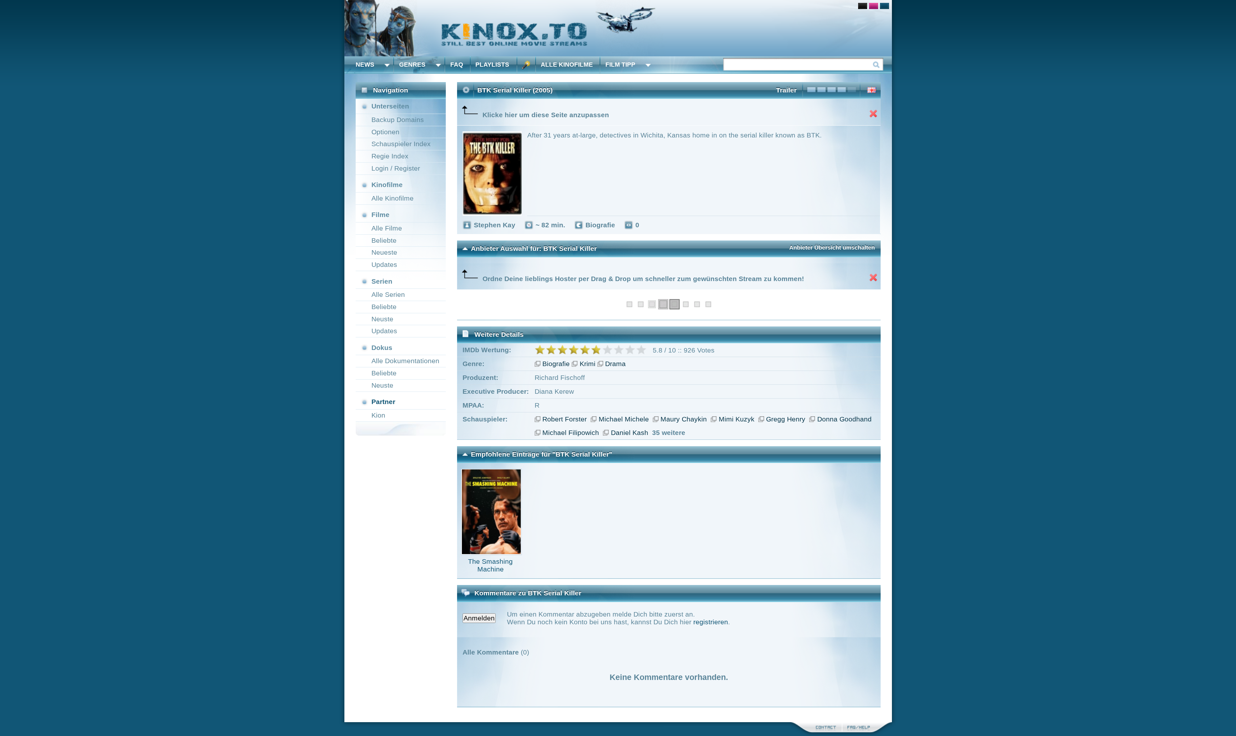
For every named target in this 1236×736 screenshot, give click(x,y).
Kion (378, 415)
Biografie (556, 363)
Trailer (786, 90)
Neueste (384, 252)
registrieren (710, 622)
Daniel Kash (629, 432)
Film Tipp (620, 64)
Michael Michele (624, 419)
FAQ (456, 64)
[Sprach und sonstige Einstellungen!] (526, 64)
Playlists (492, 64)
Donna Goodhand (844, 419)
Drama (615, 363)
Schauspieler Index (401, 143)
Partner (383, 401)
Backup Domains (397, 119)
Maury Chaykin (683, 419)
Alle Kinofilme (567, 64)
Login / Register (395, 168)
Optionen (385, 132)
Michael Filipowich (570, 432)
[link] (618, 28)
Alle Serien (388, 294)
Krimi (587, 363)
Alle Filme (386, 228)
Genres (412, 64)
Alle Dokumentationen (405, 360)
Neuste (382, 319)
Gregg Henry (785, 419)
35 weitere (668, 432)
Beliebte (384, 240)
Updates (384, 264)
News (365, 64)
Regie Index (389, 156)
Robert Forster (564, 419)
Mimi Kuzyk (736, 419)
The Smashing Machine (490, 565)
